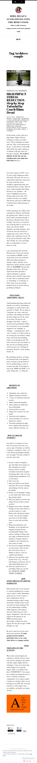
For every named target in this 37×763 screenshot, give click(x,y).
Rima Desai (20, 117)
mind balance (21, 124)
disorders (10, 121)
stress (23, 129)
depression (25, 120)
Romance (10, 129)
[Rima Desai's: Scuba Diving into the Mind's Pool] (18, 10)
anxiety (9, 118)
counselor (25, 118)
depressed (16, 120)
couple (9, 120)
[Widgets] (15, 2)
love (20, 123)
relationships (22, 127)
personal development (14, 126)
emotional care (21, 121)
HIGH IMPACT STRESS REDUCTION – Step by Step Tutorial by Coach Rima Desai (17, 103)
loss (16, 123)
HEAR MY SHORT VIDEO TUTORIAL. (17, 572)
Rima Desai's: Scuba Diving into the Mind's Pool (18, 19)
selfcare (17, 129)
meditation (11, 124)
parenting (10, 126)
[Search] (21, 2)
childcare (16, 118)
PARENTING (10, 91)
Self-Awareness (21, 91)
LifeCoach (10, 123)
